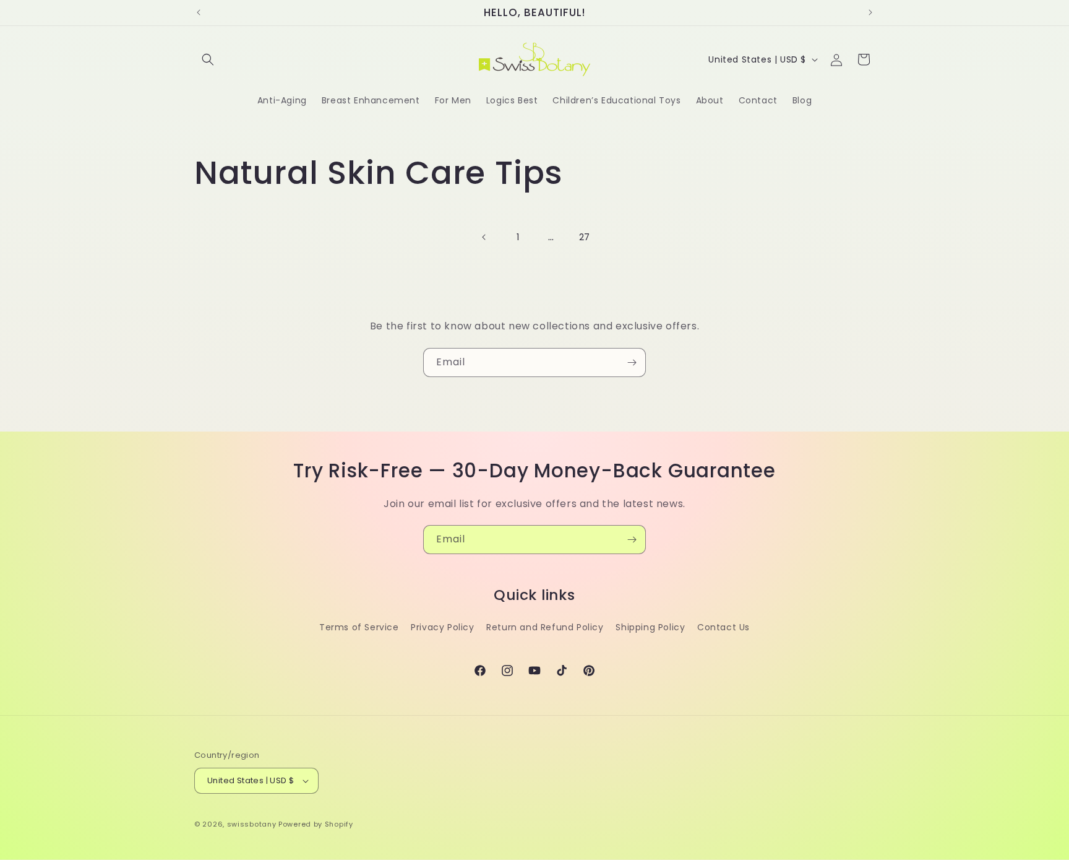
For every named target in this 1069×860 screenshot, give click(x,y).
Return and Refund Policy (544, 627)
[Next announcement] (870, 12)
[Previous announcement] (198, 12)
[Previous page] (484, 237)
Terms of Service (359, 627)
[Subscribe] (631, 362)
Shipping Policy (650, 627)
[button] (207, 59)
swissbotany (252, 824)
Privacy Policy (442, 627)
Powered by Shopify (315, 824)
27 (584, 237)
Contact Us (723, 627)
